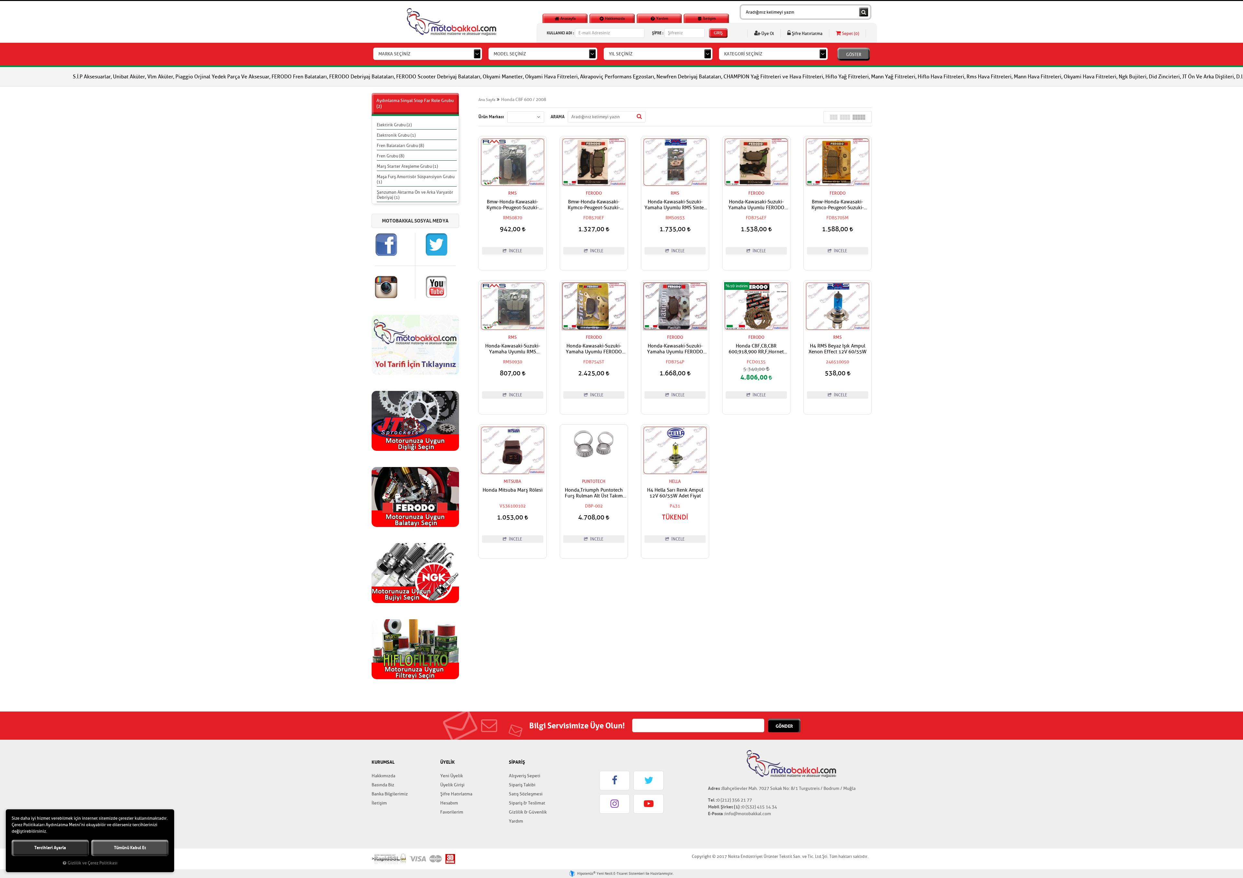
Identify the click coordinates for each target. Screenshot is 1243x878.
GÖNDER (784, 726)
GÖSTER (853, 54)
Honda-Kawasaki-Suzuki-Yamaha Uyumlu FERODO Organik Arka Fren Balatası (675, 349)
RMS (512, 193)
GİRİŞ (718, 33)
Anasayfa (567, 18)
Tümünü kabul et (130, 847)
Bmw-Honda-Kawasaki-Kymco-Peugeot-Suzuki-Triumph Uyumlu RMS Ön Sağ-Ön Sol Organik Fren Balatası (512, 205)
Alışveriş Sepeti (524, 776)
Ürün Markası (491, 116)
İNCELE (515, 251)
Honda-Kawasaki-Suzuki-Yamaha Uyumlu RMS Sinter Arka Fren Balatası (675, 205)
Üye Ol (767, 33)
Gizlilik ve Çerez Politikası (93, 863)
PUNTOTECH (593, 481)
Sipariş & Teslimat (527, 803)
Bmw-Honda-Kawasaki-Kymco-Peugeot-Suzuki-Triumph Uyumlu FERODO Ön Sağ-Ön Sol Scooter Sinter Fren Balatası (837, 205)
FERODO (594, 193)
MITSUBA (512, 481)
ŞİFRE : (657, 32)
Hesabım (449, 803)
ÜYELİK (447, 762)
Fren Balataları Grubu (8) (400, 145)
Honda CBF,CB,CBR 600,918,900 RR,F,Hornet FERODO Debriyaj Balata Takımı (756, 349)
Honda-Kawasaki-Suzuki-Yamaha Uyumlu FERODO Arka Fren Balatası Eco (756, 205)
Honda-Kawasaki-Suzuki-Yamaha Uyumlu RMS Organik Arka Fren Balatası (512, 349)
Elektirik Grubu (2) (394, 125)
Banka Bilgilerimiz (390, 794)
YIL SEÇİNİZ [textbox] (621, 54)
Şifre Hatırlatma (807, 33)
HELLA (675, 481)
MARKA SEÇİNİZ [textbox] (394, 54)
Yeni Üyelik (451, 776)
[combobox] (427, 54)
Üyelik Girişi (452, 785)
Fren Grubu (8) (390, 156)
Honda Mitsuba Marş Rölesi (513, 490)
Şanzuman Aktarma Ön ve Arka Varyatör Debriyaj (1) (415, 194)
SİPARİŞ (517, 762)
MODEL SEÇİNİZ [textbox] (510, 54)
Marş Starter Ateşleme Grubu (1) (407, 166)
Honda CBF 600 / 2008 (523, 99)
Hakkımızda (614, 18)
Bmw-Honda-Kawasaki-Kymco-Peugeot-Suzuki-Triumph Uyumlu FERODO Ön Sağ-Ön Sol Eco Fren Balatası (593, 205)
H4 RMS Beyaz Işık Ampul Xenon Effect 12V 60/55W (838, 349)
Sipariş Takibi (522, 785)
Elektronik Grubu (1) (396, 135)
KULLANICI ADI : (560, 32)
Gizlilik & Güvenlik (528, 812)
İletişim (709, 18)
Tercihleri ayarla (50, 847)
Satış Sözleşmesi (526, 794)
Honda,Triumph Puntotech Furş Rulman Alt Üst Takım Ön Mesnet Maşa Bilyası (594, 493)
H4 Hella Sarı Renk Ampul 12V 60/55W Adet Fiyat (675, 493)
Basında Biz (383, 785)
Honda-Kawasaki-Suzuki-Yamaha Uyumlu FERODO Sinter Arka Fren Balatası (594, 349)
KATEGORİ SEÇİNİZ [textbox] (743, 54)
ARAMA (558, 116)
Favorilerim (451, 812)
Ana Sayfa (486, 99)
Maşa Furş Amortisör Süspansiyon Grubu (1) (415, 179)
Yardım (661, 18)
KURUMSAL (383, 762)
